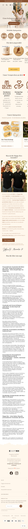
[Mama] (11, 36)
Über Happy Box (8, 240)
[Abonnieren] (20, 506)
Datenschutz (23, 515)
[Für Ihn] (24, 36)
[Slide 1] (12, 26)
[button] (3, 5)
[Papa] (18, 36)
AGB (12, 515)
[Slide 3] (15, 26)
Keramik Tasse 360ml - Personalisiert (6, 59)
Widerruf (14, 517)
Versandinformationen (6, 489)
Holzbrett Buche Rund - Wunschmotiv (18, 59)
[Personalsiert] (4, 36)
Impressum (17, 515)
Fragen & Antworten (5, 483)
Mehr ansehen (14, 69)
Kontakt (3, 486)
